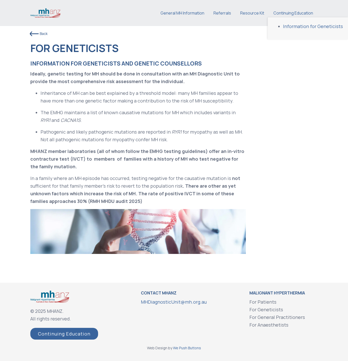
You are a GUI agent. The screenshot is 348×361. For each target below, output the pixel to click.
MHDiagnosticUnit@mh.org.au (174, 302)
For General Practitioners (277, 317)
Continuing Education (64, 334)
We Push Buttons (187, 347)
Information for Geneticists (313, 26)
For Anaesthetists (268, 325)
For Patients (262, 302)
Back (44, 33)
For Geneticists (266, 309)
